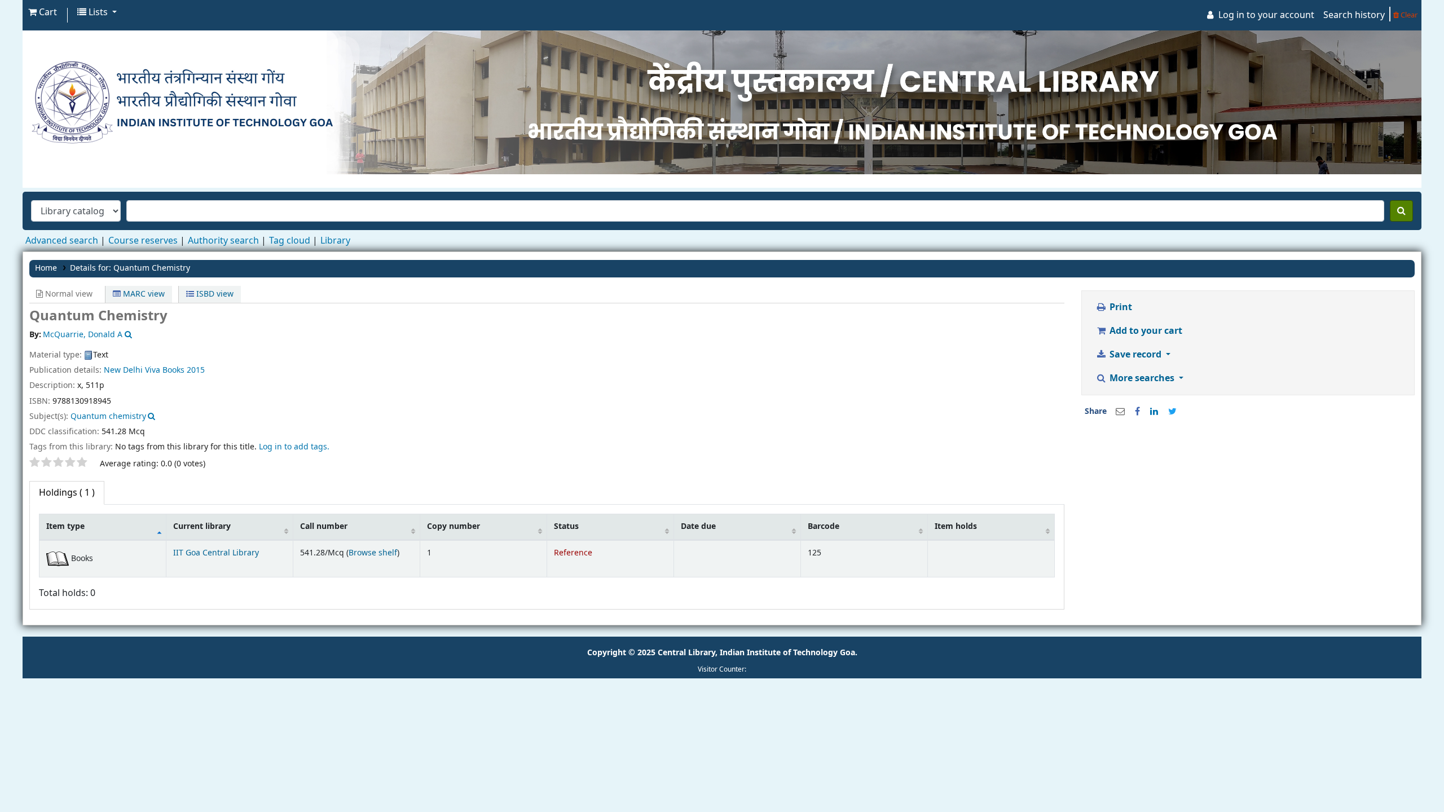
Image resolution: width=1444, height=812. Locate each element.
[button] (42, 12)
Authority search (223, 241)
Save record (1135, 354)
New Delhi (123, 370)
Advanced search (61, 241)
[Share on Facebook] (1137, 411)
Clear (1408, 15)
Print (1119, 307)
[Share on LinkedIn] (1154, 411)
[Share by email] (1120, 411)
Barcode (823, 526)
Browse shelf (373, 553)
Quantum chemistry (108, 416)
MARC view (143, 294)
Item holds (956, 526)
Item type (65, 526)
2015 (196, 370)
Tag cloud (289, 241)
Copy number (453, 526)
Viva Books (164, 370)
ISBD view (214, 294)
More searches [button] (1142, 378)
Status (566, 526)
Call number (323, 526)
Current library (202, 526)
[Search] (1401, 211)
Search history (1354, 15)
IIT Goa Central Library (216, 553)
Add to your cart (1144, 331)
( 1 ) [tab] (67, 493)
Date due (698, 526)
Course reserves (143, 241)
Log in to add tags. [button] (294, 447)
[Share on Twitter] (1172, 411)
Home (46, 268)
